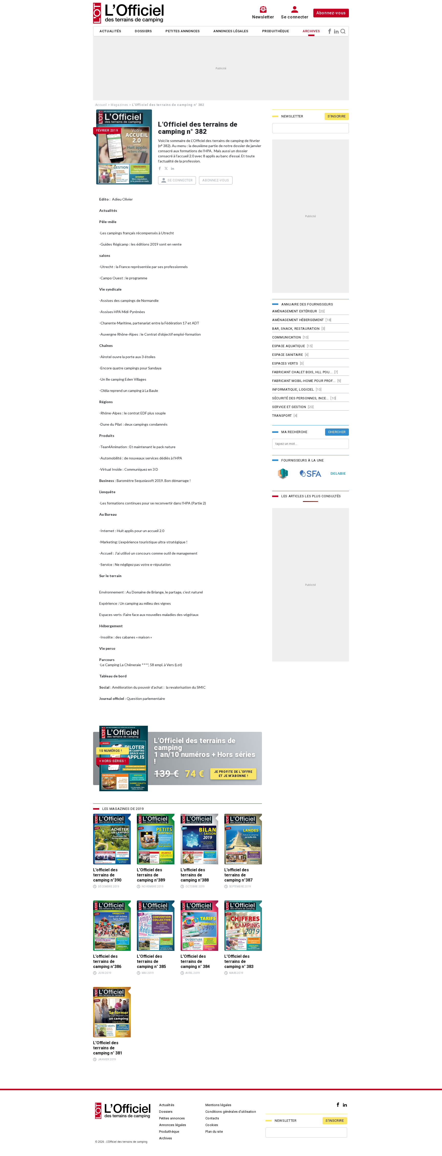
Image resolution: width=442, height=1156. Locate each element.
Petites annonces (182, 31)
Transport (282, 415)
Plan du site (214, 1131)
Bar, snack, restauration (296, 329)
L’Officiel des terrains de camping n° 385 (151, 961)
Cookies (211, 1125)
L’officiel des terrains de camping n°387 (238, 875)
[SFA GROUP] (310, 473)
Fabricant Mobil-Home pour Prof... (303, 381)
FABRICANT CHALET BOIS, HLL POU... (302, 372)
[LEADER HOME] (283, 473)
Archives (311, 31)
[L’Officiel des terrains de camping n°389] (155, 839)
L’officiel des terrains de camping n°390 (107, 875)
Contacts (212, 1118)
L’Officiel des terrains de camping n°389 (151, 875)
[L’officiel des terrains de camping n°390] (112, 839)
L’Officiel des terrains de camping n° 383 (238, 961)
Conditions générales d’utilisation (230, 1112)
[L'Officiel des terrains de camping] (131, 13)
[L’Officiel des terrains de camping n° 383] (243, 925)
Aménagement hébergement (298, 320)
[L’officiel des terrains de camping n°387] (243, 839)
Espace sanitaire (287, 355)
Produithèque (275, 31)
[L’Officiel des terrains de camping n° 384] (199, 925)
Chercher (337, 432)
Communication (286, 337)
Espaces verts (285, 363)
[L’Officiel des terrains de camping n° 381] (112, 1012)
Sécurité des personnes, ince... (300, 398)
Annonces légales (230, 31)
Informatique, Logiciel (293, 389)
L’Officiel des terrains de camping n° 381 (107, 1047)
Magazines (119, 105)
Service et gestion (289, 407)
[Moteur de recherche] (343, 31)
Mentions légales (218, 1105)
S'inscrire (337, 116)
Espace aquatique (288, 346)
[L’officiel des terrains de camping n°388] (199, 839)
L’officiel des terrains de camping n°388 (195, 875)
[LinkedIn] (336, 31)
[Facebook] (329, 31)
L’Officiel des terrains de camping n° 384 (195, 961)
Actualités (110, 31)
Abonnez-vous (331, 12)
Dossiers (143, 31)
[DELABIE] (338, 473)
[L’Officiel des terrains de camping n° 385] (155, 925)
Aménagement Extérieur (294, 311)
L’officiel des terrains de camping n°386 (107, 961)
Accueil (101, 105)
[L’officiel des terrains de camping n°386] (112, 925)
